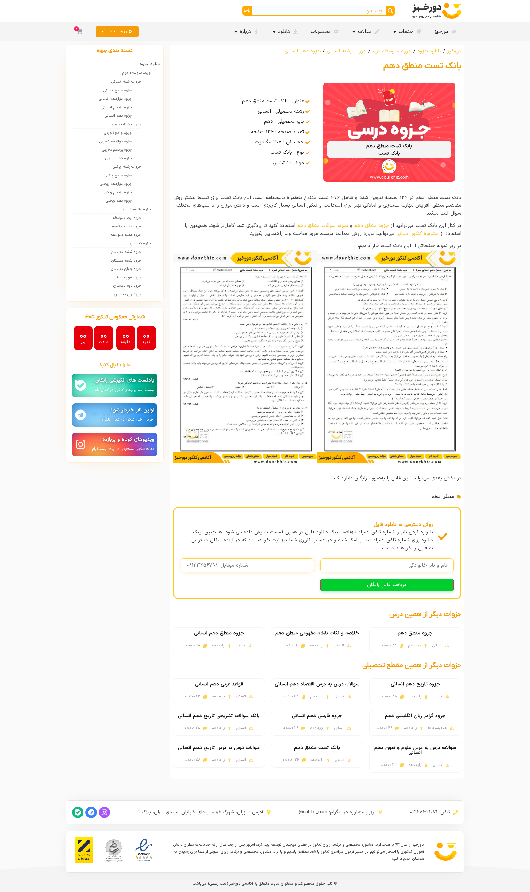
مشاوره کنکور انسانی (417, 233)
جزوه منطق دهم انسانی (219, 633)
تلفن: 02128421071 (430, 812)
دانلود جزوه (429, 51)
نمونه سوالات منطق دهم (322, 225)
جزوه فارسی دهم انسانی (317, 715)
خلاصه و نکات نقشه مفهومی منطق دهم (317, 633)
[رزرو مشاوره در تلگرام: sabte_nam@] (379, 812)
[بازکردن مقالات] (353, 31)
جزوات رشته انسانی (347, 51)
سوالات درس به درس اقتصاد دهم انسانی (317, 684)
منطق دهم (443, 496)
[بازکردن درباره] (235, 31)
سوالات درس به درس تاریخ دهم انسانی (219, 747)
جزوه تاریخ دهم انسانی (415, 684)
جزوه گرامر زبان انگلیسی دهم (415, 715)
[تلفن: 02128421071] (455, 812)
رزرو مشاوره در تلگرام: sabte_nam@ (336, 812)
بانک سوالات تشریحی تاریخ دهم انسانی (219, 715)
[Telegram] (91, 812)
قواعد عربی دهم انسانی (219, 684)
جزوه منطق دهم (371, 225)
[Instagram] (104, 812)
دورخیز (454, 51)
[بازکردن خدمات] (394, 31)
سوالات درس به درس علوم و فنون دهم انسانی (415, 750)
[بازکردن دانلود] (274, 31)
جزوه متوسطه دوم (392, 51)
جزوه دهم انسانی (303, 51)
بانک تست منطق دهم (317, 747)
